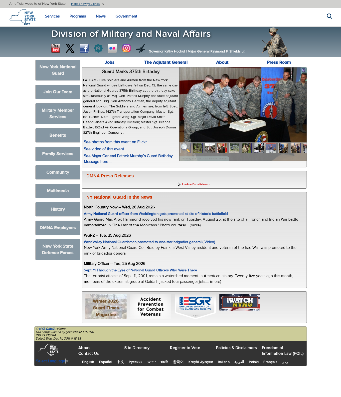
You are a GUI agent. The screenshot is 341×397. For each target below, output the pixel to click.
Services (52, 16)
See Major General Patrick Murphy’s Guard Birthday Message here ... (128, 158)
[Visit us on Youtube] (55, 48)
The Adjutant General (166, 62)
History (58, 209)
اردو (286, 362)
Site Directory (137, 347)
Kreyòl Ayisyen (200, 362)
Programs (78, 16)
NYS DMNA (47, 329)
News (101, 16)
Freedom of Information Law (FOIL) (283, 350)
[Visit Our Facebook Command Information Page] (84, 48)
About (222, 62)
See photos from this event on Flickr (115, 141)
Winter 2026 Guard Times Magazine (106, 308)
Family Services (57, 154)
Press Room (279, 62)
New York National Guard (57, 70)
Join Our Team (57, 92)
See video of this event (104, 148)
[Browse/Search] (185, 148)
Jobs (110, 62)
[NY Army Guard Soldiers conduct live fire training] (198, 148)
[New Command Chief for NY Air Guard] (271, 148)
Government (126, 16)
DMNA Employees (58, 228)
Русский (136, 362)
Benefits (57, 135)
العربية (239, 362)
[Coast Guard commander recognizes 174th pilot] (296, 148)
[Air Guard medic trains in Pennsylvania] (259, 148)
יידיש (152, 362)
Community (57, 172)
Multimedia (58, 191)
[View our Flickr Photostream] (112, 48)
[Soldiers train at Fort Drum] (234, 148)
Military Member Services (58, 113)
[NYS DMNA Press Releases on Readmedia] (98, 48)
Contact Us (88, 353)
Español (105, 362)
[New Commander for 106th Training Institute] (247, 148)
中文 (120, 362)
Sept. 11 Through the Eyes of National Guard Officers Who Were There (140, 270)
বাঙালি (164, 362)
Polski (254, 362)
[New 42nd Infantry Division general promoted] (222, 148)
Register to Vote (185, 347)
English (88, 362)
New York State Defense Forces (58, 249)
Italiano (224, 362)
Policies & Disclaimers (236, 347)
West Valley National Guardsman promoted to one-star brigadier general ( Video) (149, 242)
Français (270, 362)
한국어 (178, 362)
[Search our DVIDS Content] (140, 48)
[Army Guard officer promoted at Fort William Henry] (210, 148)
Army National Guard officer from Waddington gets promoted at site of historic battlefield (156, 213)
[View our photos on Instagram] (126, 48)
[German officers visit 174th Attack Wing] (283, 148)
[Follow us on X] (69, 48)
